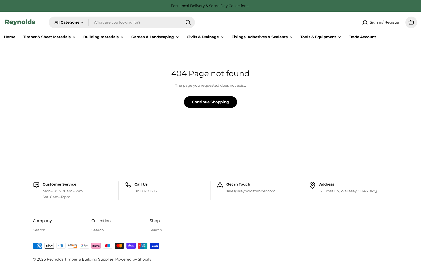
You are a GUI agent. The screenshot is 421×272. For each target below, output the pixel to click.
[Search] (188, 22)
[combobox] (122, 22)
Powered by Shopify (133, 259)
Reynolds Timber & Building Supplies (80, 259)
